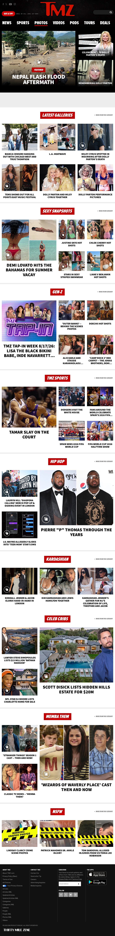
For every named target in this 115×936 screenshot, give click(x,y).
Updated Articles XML (10, 898)
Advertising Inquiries (38, 882)
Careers (33, 879)
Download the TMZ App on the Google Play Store (96, 882)
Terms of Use (7, 879)
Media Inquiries (36, 886)
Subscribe (78, 884)
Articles (5, 889)
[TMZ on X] (6, 4)
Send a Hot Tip (36, 876)
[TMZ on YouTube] (70, 894)
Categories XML (8, 904)
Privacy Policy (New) (10, 876)
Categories (7, 901)
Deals (105, 23)
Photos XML (7, 917)
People (5, 911)
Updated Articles (9, 895)
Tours (89, 23)
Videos (59, 23)
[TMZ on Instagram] (15, 4)
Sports (23, 23)
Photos (41, 23)
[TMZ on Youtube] (10, 4)
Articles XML (7, 892)
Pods (74, 23)
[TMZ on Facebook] (3, 4)
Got (8, 13)
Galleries (6, 908)
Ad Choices (7, 882)
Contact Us (35, 873)
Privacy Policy (64, 879)
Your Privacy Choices (14, 886)
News (6, 23)
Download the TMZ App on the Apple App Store (96, 874)
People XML (7, 914)
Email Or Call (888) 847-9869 (27, 14)
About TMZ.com (8, 873)
